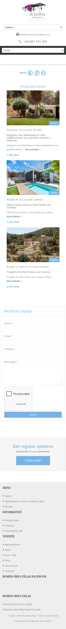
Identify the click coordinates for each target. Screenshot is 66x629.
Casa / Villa (10, 555)
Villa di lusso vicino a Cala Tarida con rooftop (29, 206)
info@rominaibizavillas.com (35, 34)
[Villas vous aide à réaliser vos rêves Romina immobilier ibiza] (33, 11)
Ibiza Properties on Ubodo (18, 604)
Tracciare (9, 571)
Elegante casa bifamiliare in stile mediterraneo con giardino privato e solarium (29, 137)
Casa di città (11, 565)
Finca (7, 560)
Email (8, 336)
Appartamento (12, 544)
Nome (8, 323)
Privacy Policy (12, 520)
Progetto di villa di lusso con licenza (28, 272)
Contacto (9, 525)
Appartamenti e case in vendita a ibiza (24, 501)
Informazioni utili (14, 530)
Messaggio (10, 362)
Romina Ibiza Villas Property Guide (23, 609)
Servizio (9, 506)
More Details (32, 149)
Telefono (9, 349)
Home (8, 496)
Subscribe (33, 461)
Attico (8, 549)
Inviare (33, 414)
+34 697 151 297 (35, 41)
